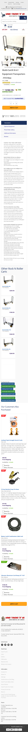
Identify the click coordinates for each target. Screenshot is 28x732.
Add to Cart (14, 108)
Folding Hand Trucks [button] (7, 389)
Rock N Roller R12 (6, 330)
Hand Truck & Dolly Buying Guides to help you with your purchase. (8, 696)
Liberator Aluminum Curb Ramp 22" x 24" (13, 575)
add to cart (14, 604)
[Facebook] (2, 645)
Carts (2, 654)
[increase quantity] (16, 104)
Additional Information (10, 133)
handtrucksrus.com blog (7, 679)
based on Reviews (16, 82)
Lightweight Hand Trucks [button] (8, 394)
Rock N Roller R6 (6, 349)
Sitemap (17, 2)
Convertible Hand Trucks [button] (8, 386)
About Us (10, 3)
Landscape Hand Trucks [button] (8, 391)
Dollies (3, 656)
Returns (3, 692)
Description (7, 123)
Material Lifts (4, 661)
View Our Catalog (16, 3)
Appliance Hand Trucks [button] (8, 383)
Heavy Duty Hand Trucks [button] (8, 398)
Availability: (7, 84)
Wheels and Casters (6, 664)
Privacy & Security (5, 689)
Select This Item (8, 467)
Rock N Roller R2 (6, 308)
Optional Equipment (9, 126)
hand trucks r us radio (7, 687)
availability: (5, 462)
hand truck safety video (7, 682)
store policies (4, 684)
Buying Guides (11, 2)
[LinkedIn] (12, 645)
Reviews (6, 136)
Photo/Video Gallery (9, 130)
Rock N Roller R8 (6, 286)
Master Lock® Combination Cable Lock (12, 536)
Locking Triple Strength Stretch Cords (11, 440)
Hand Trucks (4, 651)
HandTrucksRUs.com (16, 726)
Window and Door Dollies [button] (8, 400)
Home (5, 2)
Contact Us (4, 672)
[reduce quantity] (11, 104)
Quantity (6, 465)
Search (22, 17)
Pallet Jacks (4, 659)
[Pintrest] (8, 645)
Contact (22, 2)
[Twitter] (5, 645)
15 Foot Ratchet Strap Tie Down (10, 489)
